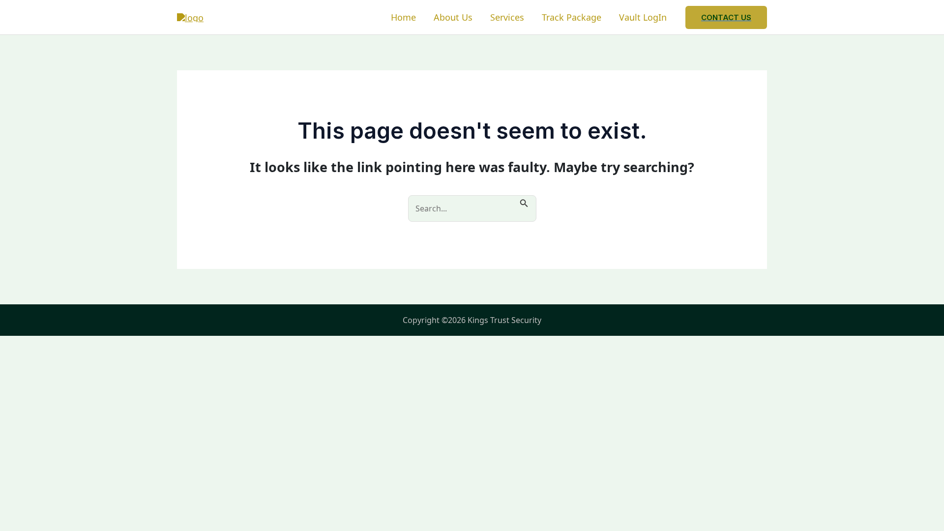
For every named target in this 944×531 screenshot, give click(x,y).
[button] (726, 17)
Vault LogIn (643, 17)
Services (507, 17)
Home (403, 17)
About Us (453, 17)
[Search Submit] (524, 201)
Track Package (571, 17)
